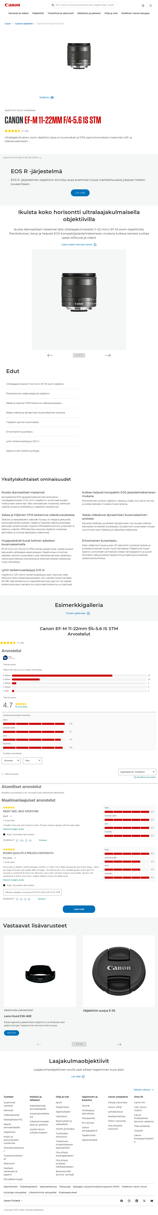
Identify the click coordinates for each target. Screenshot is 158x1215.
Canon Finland (12, 1200)
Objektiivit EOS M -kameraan (20, 110)
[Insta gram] (129, 1201)
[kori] (150, 5)
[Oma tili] (143, 5)
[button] (50, 355)
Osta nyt (11, 1033)
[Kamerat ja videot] (30, 13)
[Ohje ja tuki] (119, 13)
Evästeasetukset (68, 1192)
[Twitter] (144, 1201)
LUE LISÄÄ (80, 193)
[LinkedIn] (136, 1201)
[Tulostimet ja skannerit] (75, 13)
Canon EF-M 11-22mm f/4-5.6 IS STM (20, 157)
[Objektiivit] (45, 13)
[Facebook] (121, 1201)
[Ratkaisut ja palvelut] (102, 13)
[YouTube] (152, 1201)
